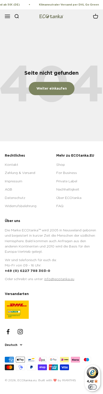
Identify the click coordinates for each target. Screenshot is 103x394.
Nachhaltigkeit (67, 189)
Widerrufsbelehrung (20, 206)
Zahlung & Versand (20, 172)
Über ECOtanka (68, 197)
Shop (60, 164)
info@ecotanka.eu (59, 279)
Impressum (13, 181)
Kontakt (11, 164)
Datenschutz (15, 197)
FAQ (59, 206)
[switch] (92, 387)
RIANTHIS (69, 380)
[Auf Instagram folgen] (20, 331)
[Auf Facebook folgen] (8, 331)
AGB (8, 189)
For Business (66, 172)
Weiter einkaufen (51, 88)
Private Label (66, 181)
